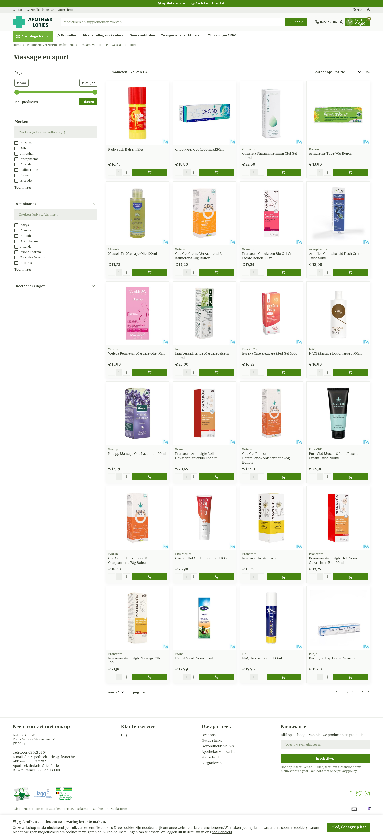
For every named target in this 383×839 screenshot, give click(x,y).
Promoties (68, 35)
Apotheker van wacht (218, 752)
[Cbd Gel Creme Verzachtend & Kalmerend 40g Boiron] (204, 213)
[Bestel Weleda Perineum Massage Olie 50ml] (149, 372)
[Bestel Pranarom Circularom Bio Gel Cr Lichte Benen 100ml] (284, 272)
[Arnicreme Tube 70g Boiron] (338, 113)
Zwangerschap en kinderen (181, 35)
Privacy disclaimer (77, 809)
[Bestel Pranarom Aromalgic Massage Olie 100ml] (149, 677)
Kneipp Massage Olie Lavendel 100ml (137, 454)
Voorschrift (65, 10)
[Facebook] (350, 794)
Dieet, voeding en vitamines (103, 35)
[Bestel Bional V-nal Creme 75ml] (216, 677)
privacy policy (347, 771)
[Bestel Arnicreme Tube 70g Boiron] (350, 172)
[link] (337, 691)
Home (17, 45)
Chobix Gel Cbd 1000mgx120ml (199, 149)
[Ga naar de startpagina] (33, 22)
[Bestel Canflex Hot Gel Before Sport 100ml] (216, 576)
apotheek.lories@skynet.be (54, 757)
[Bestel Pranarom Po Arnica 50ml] (284, 576)
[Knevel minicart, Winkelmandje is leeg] (349, 22)
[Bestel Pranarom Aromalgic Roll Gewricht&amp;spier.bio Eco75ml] (216, 476)
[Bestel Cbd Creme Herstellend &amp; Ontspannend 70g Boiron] (149, 576)
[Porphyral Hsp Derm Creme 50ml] (338, 618)
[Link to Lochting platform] (369, 808)
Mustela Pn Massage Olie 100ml (132, 254)
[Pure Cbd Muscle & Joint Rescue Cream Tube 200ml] (338, 413)
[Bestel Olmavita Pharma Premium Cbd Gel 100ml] (284, 172)
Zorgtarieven (212, 763)
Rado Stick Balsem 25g (125, 149)
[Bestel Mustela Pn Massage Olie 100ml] (149, 272)
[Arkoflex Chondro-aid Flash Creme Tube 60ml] (338, 213)
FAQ (124, 735)
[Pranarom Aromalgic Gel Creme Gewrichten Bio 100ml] (338, 518)
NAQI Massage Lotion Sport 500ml (335, 353)
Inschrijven (326, 758)
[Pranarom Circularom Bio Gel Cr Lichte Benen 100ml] (271, 213)
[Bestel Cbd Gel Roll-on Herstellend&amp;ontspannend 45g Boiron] (284, 476)
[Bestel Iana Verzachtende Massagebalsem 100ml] (216, 372)
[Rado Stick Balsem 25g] (137, 113)
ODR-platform (117, 809)
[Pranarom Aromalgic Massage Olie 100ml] (137, 618)
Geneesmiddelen (142, 35)
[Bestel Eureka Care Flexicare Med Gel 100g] (284, 372)
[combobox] (173, 22)
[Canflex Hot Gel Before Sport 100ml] (204, 518)
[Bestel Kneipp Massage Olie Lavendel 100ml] (149, 476)
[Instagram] (367, 794)
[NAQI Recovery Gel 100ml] (271, 618)
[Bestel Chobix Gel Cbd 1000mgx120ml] (216, 172)
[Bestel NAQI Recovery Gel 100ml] (284, 677)
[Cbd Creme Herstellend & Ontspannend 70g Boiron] (137, 518)
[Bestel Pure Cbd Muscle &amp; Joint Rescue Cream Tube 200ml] (350, 476)
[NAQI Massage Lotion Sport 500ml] (338, 313)
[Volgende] (367, 691)
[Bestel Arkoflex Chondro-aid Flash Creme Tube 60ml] (350, 272)
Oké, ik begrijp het (349, 827)
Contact (18, 10)
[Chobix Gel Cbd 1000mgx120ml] (204, 113)
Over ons (209, 735)
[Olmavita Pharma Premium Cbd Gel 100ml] (271, 113)
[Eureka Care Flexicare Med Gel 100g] (271, 313)
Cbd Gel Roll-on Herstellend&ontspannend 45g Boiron (266, 458)
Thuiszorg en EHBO (222, 35)
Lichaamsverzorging (93, 45)
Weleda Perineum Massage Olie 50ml (136, 353)
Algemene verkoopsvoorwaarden (37, 809)
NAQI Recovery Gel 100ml (262, 658)
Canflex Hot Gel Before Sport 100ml (202, 558)
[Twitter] (359, 794)
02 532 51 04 (37, 752)
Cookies (98, 809)
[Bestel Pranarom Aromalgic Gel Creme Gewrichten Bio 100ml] (350, 576)
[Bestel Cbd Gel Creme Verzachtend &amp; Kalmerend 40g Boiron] (216, 272)
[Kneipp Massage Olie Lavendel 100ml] (137, 413)
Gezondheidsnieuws (40, 10)
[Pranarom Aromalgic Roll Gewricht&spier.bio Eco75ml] (204, 413)
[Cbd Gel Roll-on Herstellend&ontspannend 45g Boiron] (271, 413)
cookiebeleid (222, 832)
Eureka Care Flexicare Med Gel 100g (269, 353)
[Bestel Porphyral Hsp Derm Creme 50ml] (350, 677)
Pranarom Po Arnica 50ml (262, 558)
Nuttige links (212, 740)
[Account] (341, 22)
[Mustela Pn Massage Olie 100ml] (137, 213)
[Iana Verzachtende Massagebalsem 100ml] (204, 313)
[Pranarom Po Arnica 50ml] (271, 518)
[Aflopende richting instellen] (367, 72)
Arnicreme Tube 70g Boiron (330, 153)
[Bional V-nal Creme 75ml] (204, 618)
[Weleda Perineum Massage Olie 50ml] (137, 313)
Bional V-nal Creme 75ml (194, 658)
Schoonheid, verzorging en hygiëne (50, 45)
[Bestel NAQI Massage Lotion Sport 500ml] (350, 372)
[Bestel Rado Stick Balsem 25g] (149, 172)
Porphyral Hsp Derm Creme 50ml (335, 658)
